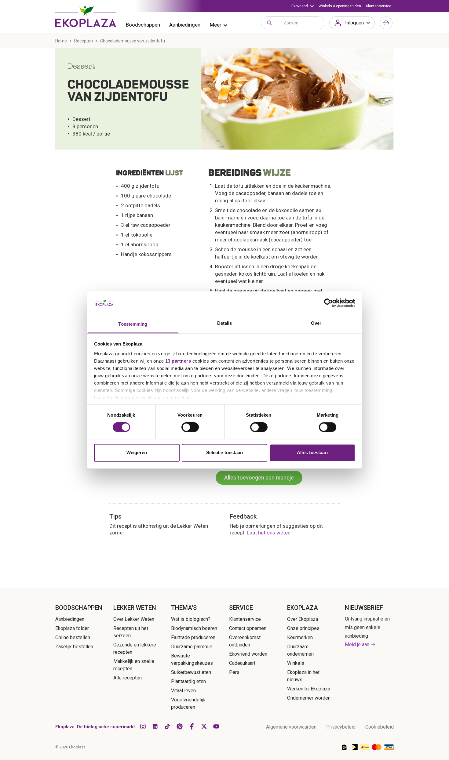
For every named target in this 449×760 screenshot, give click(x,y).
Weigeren (136, 452)
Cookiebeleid (379, 727)
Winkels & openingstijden (340, 6)
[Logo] (85, 16)
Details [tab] (224, 323)
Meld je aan (357, 644)
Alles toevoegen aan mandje (259, 477)
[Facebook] (192, 726)
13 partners (178, 361)
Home (61, 40)
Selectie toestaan (224, 452)
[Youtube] (216, 726)
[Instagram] (143, 726)
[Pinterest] (180, 726)
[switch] (190, 427)
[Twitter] (204, 726)
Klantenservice (378, 6)
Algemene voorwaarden (291, 727)
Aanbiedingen (184, 25)
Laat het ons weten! (269, 533)
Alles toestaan (312, 452)
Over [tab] (316, 323)
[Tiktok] (167, 726)
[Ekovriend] (302, 6)
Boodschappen (143, 25)
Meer (215, 25)
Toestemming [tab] (132, 324)
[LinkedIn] (155, 726)
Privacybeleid (341, 727)
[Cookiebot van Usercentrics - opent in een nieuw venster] (328, 303)
